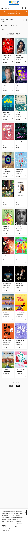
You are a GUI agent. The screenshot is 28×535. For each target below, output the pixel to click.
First (11, 385)
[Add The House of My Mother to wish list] (26, 205)
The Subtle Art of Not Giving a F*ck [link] (7, 340)
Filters (3, 30)
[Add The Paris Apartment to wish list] (26, 148)
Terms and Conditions (7, 513)
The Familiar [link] (19, 283)
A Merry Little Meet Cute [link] (20, 369)
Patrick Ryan (6, 314)
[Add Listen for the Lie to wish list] (13, 62)
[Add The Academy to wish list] (13, 376)
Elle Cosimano (20, 314)
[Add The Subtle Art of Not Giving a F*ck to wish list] (13, 347)
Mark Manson (7, 342)
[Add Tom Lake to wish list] (26, 119)
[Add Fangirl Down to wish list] (13, 233)
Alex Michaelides (7, 171)
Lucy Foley (19, 143)
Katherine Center (20, 257)
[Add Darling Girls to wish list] (13, 119)
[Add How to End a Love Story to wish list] (13, 148)
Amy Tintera (6, 57)
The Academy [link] (6, 369)
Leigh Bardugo (20, 285)
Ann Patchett (19, 114)
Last (18, 385)
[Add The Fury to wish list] (13, 176)
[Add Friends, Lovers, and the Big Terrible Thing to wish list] (13, 91)
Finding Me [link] (18, 226)
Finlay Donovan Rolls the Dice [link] (20, 312)
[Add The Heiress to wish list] (13, 205)
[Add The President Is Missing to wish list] (13, 290)
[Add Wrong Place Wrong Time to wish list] (13, 262)
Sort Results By (5, 25)
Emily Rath (19, 342)
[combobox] (10, 8)
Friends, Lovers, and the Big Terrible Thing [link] (7, 84)
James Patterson (7, 285)
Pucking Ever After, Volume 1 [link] (20, 340)
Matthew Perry (7, 85)
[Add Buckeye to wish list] (13, 319)
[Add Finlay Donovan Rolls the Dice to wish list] (26, 319)
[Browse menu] (25, 8)
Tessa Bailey (19, 171)
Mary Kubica (19, 85)
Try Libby (6, 12)
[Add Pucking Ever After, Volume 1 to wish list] (26, 347)
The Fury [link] (5, 169)
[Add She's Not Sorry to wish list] (26, 91)
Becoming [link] (18, 55)
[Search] (2, 8)
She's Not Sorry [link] (19, 84)
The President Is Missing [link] (7, 283)
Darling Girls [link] (6, 112)
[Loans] (22, 8)
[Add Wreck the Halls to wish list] (26, 176)
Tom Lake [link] (18, 112)
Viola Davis (19, 228)
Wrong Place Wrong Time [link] (7, 255)
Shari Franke (19, 200)
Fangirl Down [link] (6, 226)
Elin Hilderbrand (7, 371)
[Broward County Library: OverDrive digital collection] (14, 3)
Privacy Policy (19, 513)
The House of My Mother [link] (20, 198)
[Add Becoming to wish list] (26, 62)
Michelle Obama (20, 57)
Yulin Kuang (6, 143)
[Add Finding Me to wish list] (26, 233)
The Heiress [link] (6, 198)
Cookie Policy (5, 530)
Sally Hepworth (7, 114)
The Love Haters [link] (20, 255)
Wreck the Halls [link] (20, 169)
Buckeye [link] (5, 312)
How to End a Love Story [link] (7, 141)
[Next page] (19, 382)
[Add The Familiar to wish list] (26, 290)
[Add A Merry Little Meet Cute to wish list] (26, 376)
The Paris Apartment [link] (20, 141)
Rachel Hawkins (7, 200)
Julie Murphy (19, 371)
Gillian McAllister (7, 257)
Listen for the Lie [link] (7, 55)
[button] (23, 20)
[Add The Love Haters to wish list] (26, 262)
